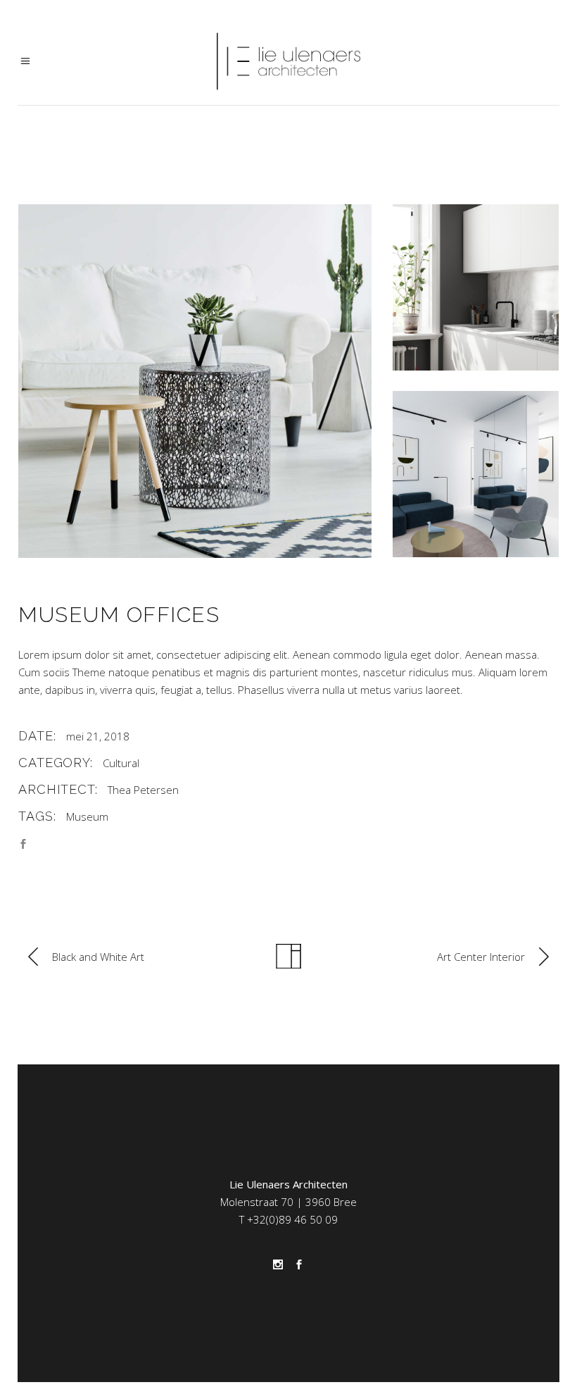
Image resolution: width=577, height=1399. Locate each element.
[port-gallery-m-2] (476, 287)
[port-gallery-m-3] (476, 474)
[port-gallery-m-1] (195, 381)
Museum (87, 816)
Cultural (121, 763)
